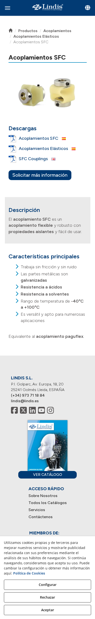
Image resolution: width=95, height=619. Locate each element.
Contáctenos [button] (40, 516)
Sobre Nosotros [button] (42, 495)
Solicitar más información (39, 175)
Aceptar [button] (47, 610)
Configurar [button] (48, 584)
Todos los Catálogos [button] (47, 502)
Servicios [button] (36, 509)
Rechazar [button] (47, 597)
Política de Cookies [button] (29, 573)
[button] (47, 7)
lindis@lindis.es (25, 401)
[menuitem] (47, 495)
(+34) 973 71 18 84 (28, 395)
